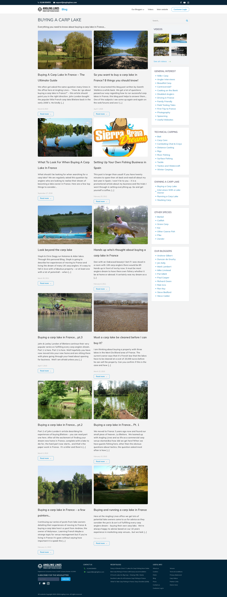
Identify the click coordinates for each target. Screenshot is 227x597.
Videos (150, 9)
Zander (160, 238)
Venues (172, 568)
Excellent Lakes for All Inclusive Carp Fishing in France (128, 578)
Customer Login (180, 9)
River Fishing (163, 154)
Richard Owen (164, 281)
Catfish (160, 220)
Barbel (160, 216)
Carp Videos (174, 578)
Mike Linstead (164, 270)
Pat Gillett (162, 274)
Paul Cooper (163, 277)
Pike (159, 235)
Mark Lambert (164, 266)
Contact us (156, 585)
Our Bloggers (137, 9)
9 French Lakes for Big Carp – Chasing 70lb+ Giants (127, 575)
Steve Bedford (164, 292)
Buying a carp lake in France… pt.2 (60, 424)
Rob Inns (161, 285)
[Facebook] (181, 3)
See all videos (160, 61)
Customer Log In (158, 588)
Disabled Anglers (165, 94)
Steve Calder (163, 296)
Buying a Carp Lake (167, 186)
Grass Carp (162, 224)
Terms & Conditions (176, 572)
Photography (163, 112)
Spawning (162, 116)
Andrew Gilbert (164, 255)
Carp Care (162, 140)
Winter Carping (165, 169)
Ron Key (161, 288)
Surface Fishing (165, 158)
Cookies (155, 572)
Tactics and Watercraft (168, 165)
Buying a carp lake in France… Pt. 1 (116, 424)
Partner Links (174, 581)
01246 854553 (45, 2)
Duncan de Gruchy (166, 259)
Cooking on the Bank (167, 90)
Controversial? (164, 86)
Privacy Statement (176, 575)
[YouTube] (184, 3)
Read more (45, 114)
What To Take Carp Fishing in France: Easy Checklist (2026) (129, 581)
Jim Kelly (161, 263)
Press (155, 581)
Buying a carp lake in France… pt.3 (60, 337)
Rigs (159, 151)
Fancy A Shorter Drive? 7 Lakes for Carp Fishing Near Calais (129, 568)
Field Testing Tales (166, 105)
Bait (159, 136)
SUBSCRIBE (65, 579)
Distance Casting (165, 147)
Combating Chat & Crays (169, 143)
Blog (154, 578)
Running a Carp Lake (167, 196)
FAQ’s (155, 575)
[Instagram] (188, 3)
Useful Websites (165, 119)
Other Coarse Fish (166, 231)
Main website (162, 9)
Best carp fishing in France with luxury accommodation (128, 572)
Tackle (160, 162)
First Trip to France (166, 108)
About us (156, 568)
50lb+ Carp (162, 75)
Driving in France (165, 97)
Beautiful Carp (164, 83)
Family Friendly (164, 101)
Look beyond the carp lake (55, 249)
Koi (158, 227)
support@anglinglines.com (95, 572)
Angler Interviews (166, 79)
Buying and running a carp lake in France (120, 510)
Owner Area (174, 585)
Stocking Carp (164, 200)
